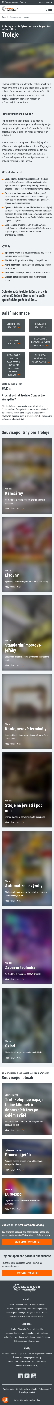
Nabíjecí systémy (33, 1312)
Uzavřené (13, 342)
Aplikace (27, 1323)
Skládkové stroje (20, 1341)
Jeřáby (13, 1329)
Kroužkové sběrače (37, 1305)
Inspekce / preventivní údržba (40, 1353)
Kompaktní (40, 325)
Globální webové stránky (26, 1389)
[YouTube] (33, 1376)
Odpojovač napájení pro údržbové (39, 358)
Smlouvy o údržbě (39, 1361)
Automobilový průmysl (15, 1333)
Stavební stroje (34, 1341)
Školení (16, 1357)
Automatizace (23, 885)
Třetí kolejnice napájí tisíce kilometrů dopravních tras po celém (24, 1107)
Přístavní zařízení (24, 1329)
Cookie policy (9, 1389)
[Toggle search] (45, 9)
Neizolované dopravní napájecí (40, 342)
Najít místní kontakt (25, 1242)
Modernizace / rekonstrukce (19, 1361)
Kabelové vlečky (22, 1305)
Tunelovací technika (27, 1337)
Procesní (18, 1154)
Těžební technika (43, 1337)
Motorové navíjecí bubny (37, 1308)
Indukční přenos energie (16, 1312)
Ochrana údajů (45, 1389)
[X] (27, 1376)
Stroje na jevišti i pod (24, 808)
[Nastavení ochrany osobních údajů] (5, 1400)
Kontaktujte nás (25, 1273)
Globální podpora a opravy (30, 1357)
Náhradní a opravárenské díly (27, 1365)
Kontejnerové (25, 728)
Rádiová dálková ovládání (20, 1316)
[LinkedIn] (20, 1376)
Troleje (11, 1305)
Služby (27, 1348)
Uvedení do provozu (19, 1353)
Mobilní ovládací (37, 1316)
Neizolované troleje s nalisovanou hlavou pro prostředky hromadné (13, 365)
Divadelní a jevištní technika (37, 1333)
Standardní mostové (23, 647)
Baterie (45, 1312)
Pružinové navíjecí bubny (16, 1308)
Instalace (6, 1353)
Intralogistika (38, 1329)
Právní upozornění (27, 1392)
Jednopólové (13, 325)
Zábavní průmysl (10, 1337)
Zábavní (20, 967)
